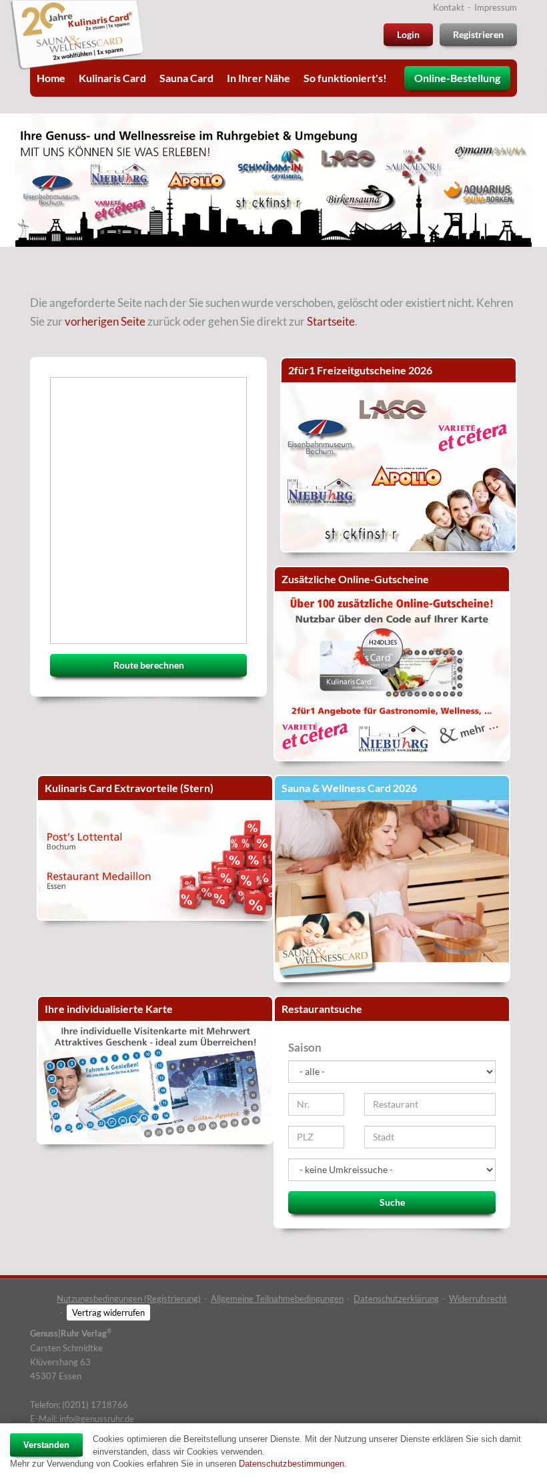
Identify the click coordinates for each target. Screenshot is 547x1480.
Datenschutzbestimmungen (291, 1464)
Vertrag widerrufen (108, 1312)
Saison (305, 1047)
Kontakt (448, 7)
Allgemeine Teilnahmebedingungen (277, 1298)
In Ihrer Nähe (258, 77)
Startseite (331, 321)
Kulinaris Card (112, 77)
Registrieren (478, 34)
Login (408, 34)
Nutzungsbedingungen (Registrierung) (129, 1298)
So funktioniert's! (345, 77)
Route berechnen (148, 665)
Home (51, 77)
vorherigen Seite (105, 321)
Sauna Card (186, 77)
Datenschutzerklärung (396, 1298)
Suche (392, 1202)
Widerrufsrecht (478, 1298)
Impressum (495, 7)
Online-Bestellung (457, 77)
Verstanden (46, 1445)
